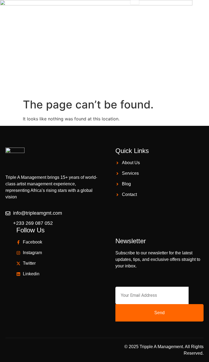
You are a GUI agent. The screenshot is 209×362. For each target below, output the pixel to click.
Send (159, 312)
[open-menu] (134, 2)
